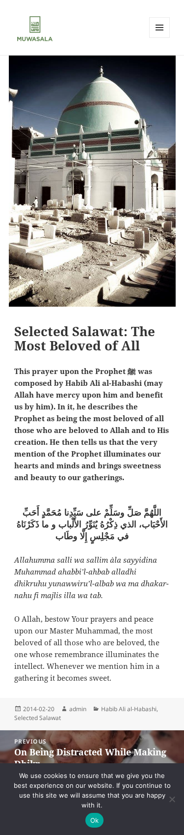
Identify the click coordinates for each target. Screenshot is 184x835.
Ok (94, 820)
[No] (172, 799)
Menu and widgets (160, 37)
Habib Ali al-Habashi (129, 709)
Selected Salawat (37, 718)
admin (77, 709)
